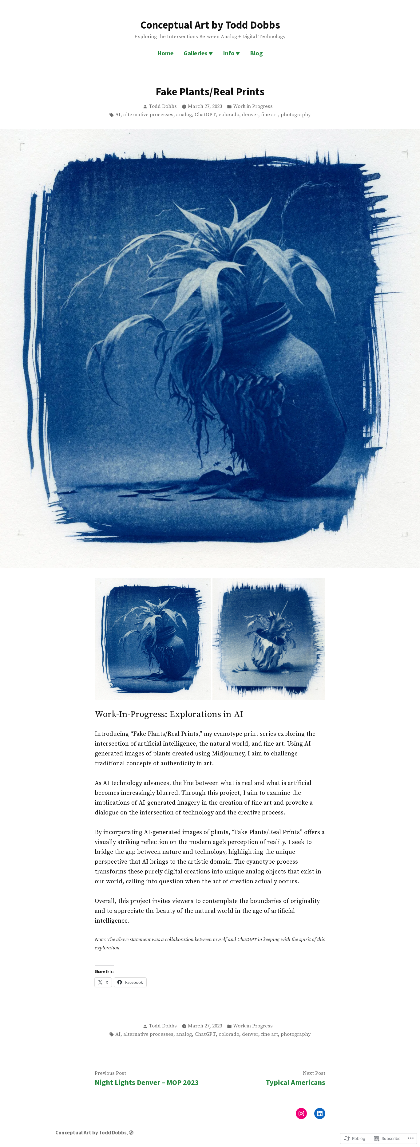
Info (229, 53)
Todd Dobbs (163, 106)
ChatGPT (205, 115)
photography (296, 115)
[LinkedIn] (319, 1113)
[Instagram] (301, 1113)
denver (250, 115)
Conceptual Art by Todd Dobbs (210, 24)
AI (118, 115)
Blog (256, 53)
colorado (229, 115)
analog (184, 115)
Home (165, 53)
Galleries (196, 53)
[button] (153, 639)
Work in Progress (253, 106)
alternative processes (148, 115)
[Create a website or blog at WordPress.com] (131, 1132)
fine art (269, 115)
